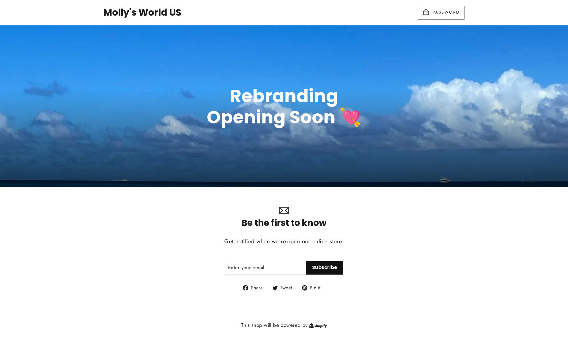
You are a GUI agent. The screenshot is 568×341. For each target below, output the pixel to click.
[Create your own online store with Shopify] (318, 325)
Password (446, 12)
